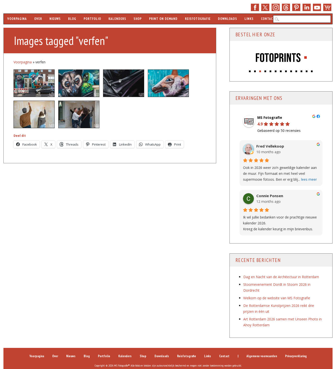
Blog (72, 19)
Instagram (276, 7)
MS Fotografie (269, 117)
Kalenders (117, 19)
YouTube (317, 7)
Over (38, 19)
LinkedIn (307, 7)
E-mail (286, 7)
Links (249, 19)
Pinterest (296, 7)
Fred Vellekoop (270, 146)
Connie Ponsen (269, 195)
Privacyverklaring (296, 356)
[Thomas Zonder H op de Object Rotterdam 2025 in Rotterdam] (34, 114)
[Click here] (281, 58)
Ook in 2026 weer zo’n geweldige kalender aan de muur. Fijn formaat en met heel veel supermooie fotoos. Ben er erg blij (280, 173)
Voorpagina (17, 19)
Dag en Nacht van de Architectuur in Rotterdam (281, 276)
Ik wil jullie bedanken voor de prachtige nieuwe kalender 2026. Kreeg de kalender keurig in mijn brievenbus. (280, 223)
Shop (327, 7)
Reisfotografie (198, 19)
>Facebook (255, 7)
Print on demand (163, 19)
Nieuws (55, 19)
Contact (268, 19)
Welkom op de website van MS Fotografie (276, 298)
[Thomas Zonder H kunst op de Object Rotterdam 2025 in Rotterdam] (79, 114)
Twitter (265, 7)
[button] (250, 70)
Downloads (227, 19)
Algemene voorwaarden (261, 356)
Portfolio (92, 19)
